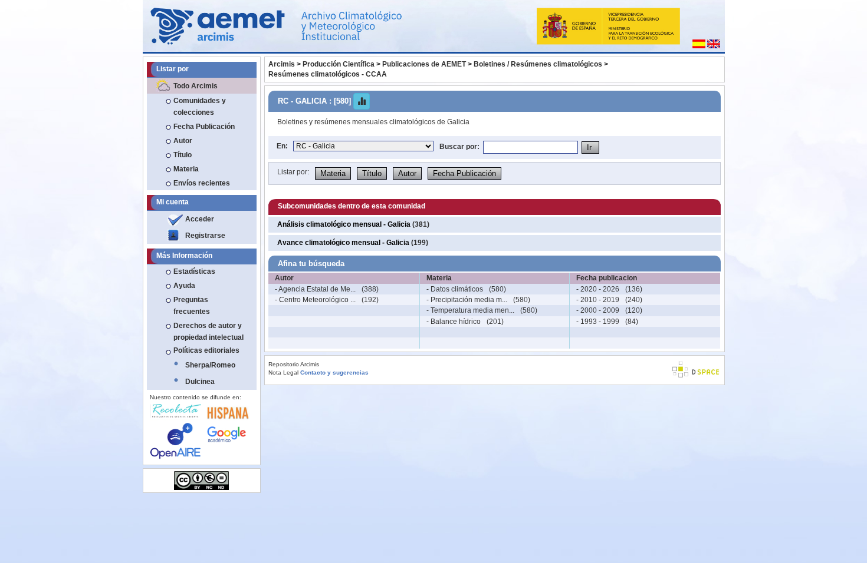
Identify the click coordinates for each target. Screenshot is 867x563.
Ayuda (184, 286)
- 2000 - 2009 (597, 310)
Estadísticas (194, 271)
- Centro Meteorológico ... (315, 300)
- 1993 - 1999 (597, 321)
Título (182, 155)
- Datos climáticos (454, 289)
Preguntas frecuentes (191, 306)
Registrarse (205, 235)
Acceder (199, 219)
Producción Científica (339, 64)
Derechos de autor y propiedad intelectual (208, 332)
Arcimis (281, 64)
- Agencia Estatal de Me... (315, 289)
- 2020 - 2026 (597, 289)
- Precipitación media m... (466, 300)
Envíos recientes (201, 183)
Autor (182, 141)
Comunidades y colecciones (199, 107)
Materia (186, 169)
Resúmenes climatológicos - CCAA (327, 74)
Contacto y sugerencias (334, 372)
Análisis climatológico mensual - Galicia (343, 224)
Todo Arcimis (195, 86)
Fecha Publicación (204, 126)
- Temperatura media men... (470, 310)
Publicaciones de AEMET (424, 64)
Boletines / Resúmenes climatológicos (538, 64)
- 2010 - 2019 (597, 300)
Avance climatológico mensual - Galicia (343, 243)
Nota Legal (283, 372)
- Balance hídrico (453, 321)
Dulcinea (200, 381)
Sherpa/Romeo (210, 365)
